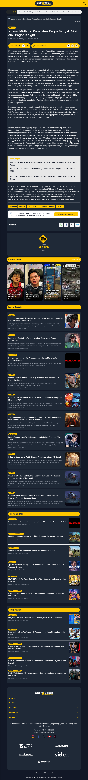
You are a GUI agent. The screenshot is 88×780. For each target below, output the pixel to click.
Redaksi (53, 777)
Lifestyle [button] (13, 712)
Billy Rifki (12, 39)
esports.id (50, 773)
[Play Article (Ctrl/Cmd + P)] (68, 45)
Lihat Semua (76, 259)
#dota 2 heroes (48, 206)
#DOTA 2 (59, 206)
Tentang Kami (30, 777)
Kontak (60, 777)
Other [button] (12, 717)
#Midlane (13, 206)
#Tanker (22, 206)
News (12, 703)
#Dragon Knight (33, 206)
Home (12, 698)
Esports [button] (13, 707)
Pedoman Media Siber (43, 777)
